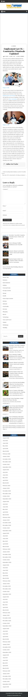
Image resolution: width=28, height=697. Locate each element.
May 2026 (5, 445)
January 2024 (6, 520)
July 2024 (5, 504)
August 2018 (6, 686)
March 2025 (6, 483)
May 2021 (5, 604)
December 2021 (7, 586)
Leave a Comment (20, 56)
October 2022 (6, 559)
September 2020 (7, 625)
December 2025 (7, 459)
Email (4, 210)
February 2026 (6, 453)
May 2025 (5, 477)
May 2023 (5, 541)
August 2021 (6, 596)
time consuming (13, 99)
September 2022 (7, 562)
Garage (4, 293)
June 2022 (5, 570)
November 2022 (7, 557)
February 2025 (6, 485)
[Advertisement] (14, 28)
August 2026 (6, 438)
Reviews (14, 46)
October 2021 (6, 591)
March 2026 (6, 451)
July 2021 (5, 599)
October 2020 (6, 623)
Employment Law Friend (9, 95)
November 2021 (7, 588)
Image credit (6, 87)
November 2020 (7, 620)
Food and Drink (6, 288)
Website (5, 215)
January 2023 (6, 551)
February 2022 (6, 581)
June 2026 (5, 443)
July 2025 (5, 472)
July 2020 (5, 631)
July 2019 (5, 657)
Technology (6, 317)
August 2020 (6, 628)
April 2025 (5, 480)
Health (4, 295)
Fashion (5, 285)
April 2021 (5, 607)
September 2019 (7, 652)
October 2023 (6, 528)
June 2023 (5, 538)
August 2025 (6, 469)
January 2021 (6, 615)
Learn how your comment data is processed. (14, 225)
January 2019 (6, 673)
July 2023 (5, 535)
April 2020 (5, 636)
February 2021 (6, 612)
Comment (5, 189)
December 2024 (7, 491)
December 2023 (7, 522)
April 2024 (5, 512)
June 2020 (5, 633)
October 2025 (6, 464)
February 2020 (6, 641)
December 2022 (7, 554)
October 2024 (6, 496)
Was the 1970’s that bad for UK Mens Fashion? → (14, 175)
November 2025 (7, 461)
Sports (4, 314)
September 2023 (7, 530)
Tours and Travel (7, 319)
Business (5, 280)
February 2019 (6, 671)
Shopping (5, 311)
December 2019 (7, 647)
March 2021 (6, 610)
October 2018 (6, 681)
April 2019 (5, 665)
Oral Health (5, 306)
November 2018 (7, 678)
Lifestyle (5, 303)
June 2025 (5, 475)
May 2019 (5, 663)
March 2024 (6, 514)
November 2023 (7, 525)
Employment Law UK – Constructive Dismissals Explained (14, 51)
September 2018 (7, 684)
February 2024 (6, 517)
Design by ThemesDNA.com (14, 695)
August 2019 (6, 655)
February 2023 (6, 549)
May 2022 (5, 573)
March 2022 (6, 578)
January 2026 (6, 456)
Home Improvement (8, 298)
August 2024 (6, 501)
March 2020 (6, 639)
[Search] (26, 11)
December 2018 (7, 676)
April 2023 (5, 543)
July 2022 (5, 567)
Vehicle (4, 322)
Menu (4, 1)
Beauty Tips (6, 277)
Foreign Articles (7, 290)
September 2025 (7, 467)
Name (4, 206)
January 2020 (6, 644)
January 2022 (6, 583)
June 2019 (5, 660)
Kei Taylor (6, 56)
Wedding (5, 327)
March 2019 (6, 668)
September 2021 (7, 594)
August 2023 (6, 533)
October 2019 (6, 649)
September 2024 (7, 498)
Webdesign (5, 325)
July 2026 (5, 440)
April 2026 (5, 448)
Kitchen (5, 301)
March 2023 (6, 546)
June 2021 (5, 602)
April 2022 (5, 575)
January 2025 (6, 488)
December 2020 (7, 618)
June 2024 (5, 506)
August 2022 (6, 565)
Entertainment (6, 282)
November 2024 (7, 493)
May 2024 (5, 509)
